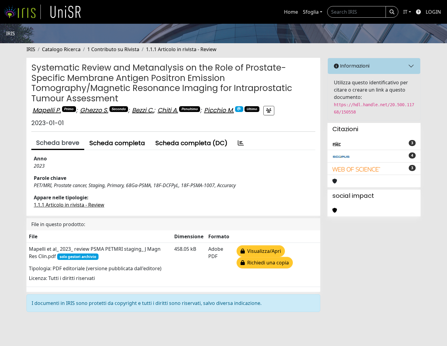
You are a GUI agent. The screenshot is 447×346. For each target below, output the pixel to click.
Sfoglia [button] (311, 12)
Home (291, 12)
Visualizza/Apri (263, 251)
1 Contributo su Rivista (113, 49)
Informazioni (354, 65)
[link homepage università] (66, 12)
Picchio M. (219, 110)
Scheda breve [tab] (57, 142)
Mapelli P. (47, 110)
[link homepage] (22, 12)
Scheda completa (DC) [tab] (191, 143)
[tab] (241, 143)
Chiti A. (168, 110)
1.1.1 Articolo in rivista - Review (181, 49)
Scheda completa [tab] (117, 143)
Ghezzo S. (94, 110)
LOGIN (433, 12)
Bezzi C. (143, 110)
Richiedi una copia (267, 262)
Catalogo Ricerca (61, 49)
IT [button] (405, 12)
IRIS (30, 49)
